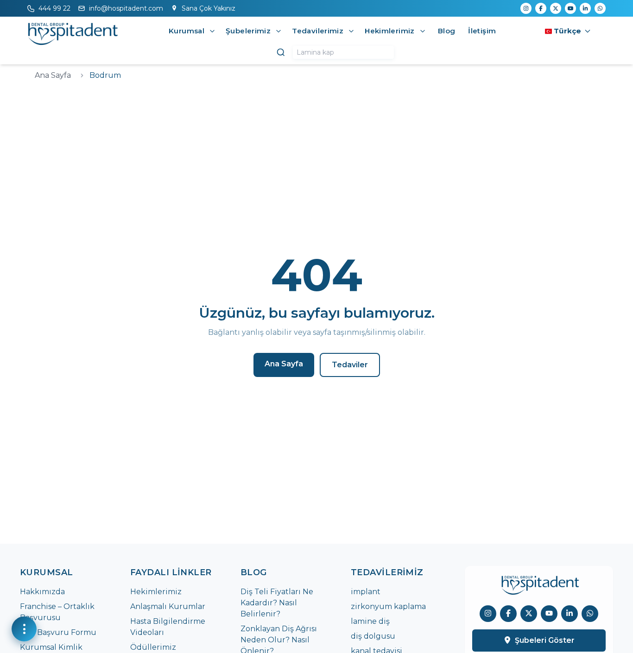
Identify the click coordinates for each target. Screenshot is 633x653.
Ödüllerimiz (153, 647)
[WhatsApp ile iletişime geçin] (590, 613)
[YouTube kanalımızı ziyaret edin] (549, 613)
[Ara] (280, 52)
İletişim (482, 30)
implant (365, 591)
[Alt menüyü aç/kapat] (212, 31)
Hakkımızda (42, 591)
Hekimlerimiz (156, 591)
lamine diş (370, 621)
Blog (447, 30)
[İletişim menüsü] (24, 628)
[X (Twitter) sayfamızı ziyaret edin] (528, 613)
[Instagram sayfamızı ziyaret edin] (488, 613)
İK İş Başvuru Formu (58, 632)
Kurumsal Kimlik (51, 647)
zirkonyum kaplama (388, 606)
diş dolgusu (373, 636)
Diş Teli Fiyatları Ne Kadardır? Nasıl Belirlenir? (277, 602)
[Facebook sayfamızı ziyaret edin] (508, 613)
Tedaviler (350, 364)
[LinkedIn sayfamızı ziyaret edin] (569, 613)
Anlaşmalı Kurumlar (167, 606)
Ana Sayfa (53, 75)
